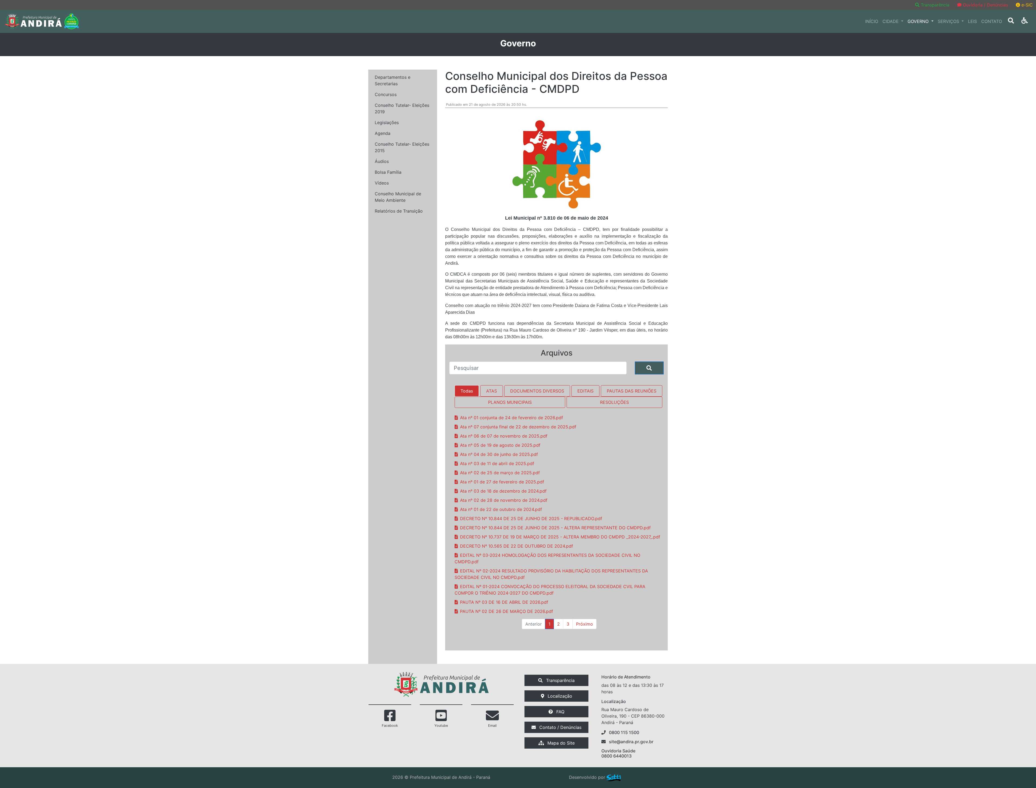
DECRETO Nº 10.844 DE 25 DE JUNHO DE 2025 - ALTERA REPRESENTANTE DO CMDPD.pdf (555, 527)
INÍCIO (871, 21)
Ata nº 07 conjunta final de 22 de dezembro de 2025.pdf (518, 426)
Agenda (382, 133)
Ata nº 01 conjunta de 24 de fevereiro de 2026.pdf (511, 417)
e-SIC (1026, 5)
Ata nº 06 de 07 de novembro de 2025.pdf (503, 436)
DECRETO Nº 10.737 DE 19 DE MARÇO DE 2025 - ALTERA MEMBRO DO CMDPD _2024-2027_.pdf (560, 537)
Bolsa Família (388, 172)
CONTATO (991, 21)
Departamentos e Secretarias (392, 80)
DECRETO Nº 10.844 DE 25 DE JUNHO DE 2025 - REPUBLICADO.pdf (531, 518)
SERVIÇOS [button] (949, 21)
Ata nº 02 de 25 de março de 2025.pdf (500, 472)
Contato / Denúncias (559, 727)
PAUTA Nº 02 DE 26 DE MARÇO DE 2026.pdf (506, 611)
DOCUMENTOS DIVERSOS (537, 391)
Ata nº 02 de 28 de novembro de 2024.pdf (503, 500)
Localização (559, 696)
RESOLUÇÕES (614, 402)
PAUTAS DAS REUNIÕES (631, 391)
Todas (467, 391)
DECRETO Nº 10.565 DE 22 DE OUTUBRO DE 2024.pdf (516, 546)
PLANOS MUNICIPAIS (510, 402)
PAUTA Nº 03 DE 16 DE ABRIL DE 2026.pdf (504, 602)
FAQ (559, 711)
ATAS (491, 391)
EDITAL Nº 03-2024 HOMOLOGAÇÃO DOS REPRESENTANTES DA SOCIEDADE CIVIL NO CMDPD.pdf (547, 558)
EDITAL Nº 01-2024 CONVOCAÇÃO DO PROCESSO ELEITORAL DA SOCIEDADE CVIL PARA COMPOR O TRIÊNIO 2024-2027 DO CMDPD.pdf (550, 590)
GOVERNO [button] (919, 21)
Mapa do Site (560, 743)
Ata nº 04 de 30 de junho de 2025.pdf (499, 454)
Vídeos (382, 183)
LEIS (972, 21)
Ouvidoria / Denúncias (985, 5)
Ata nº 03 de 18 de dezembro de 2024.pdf (503, 491)
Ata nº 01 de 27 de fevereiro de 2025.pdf (502, 482)
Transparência (935, 5)
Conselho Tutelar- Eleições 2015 (402, 147)
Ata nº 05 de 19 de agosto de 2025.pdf (500, 445)
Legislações (387, 122)
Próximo (584, 624)
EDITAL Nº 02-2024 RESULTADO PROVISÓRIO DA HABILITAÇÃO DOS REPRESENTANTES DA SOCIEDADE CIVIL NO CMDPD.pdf (551, 574)
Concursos (386, 94)
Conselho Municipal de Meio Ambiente (398, 197)
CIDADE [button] (891, 21)
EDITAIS (585, 391)
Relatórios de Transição (399, 211)
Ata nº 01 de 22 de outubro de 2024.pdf (501, 509)
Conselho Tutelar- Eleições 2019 (402, 108)
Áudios (382, 161)
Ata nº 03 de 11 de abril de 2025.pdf (497, 463)
